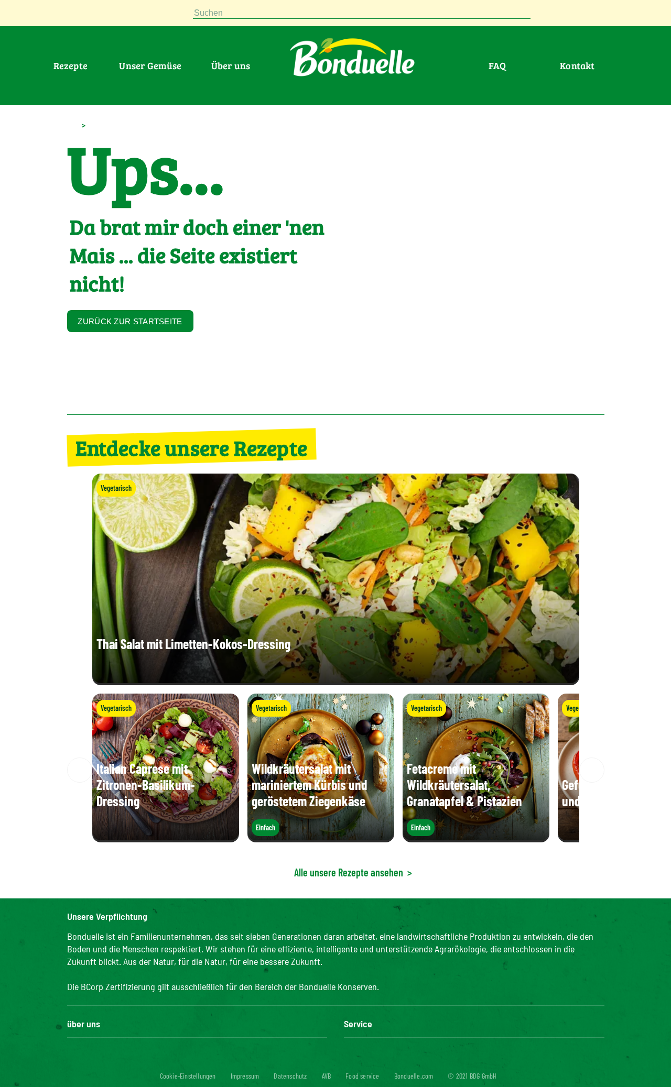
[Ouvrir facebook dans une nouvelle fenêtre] (98, 15)
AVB (326, 1075)
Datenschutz (290, 1075)
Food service (362, 1075)
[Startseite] (72, 124)
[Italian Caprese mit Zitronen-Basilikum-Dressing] (165, 836)
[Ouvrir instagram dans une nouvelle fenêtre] (123, 15)
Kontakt (577, 65)
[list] (335, 770)
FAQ (497, 65)
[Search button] (541, 13)
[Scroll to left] (79, 770)
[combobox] (362, 13)
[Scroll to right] (591, 770)
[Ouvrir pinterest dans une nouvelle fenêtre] (73, 15)
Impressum (245, 1075)
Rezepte (70, 65)
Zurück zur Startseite (130, 321)
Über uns (231, 65)
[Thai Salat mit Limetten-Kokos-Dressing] (335, 679)
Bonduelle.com (414, 1075)
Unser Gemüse (150, 65)
